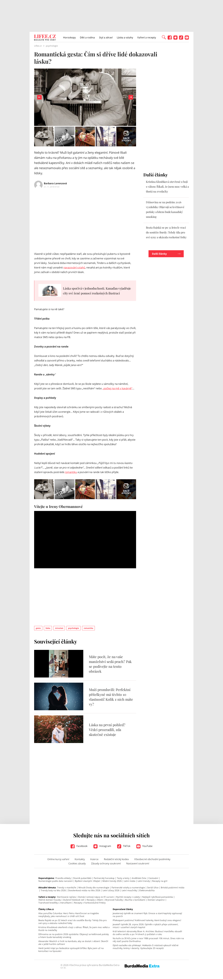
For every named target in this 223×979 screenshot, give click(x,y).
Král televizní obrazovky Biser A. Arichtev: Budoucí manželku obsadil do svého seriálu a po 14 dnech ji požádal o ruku (147, 933)
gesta (38, 628)
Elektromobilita (147, 890)
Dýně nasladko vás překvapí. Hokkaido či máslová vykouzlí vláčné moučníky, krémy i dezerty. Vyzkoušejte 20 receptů (145, 947)
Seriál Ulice (153, 887)
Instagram (105, 846)
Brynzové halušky (114, 899)
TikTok (126, 846)
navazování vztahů (74, 267)
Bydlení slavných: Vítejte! (87, 881)
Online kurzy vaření (58, 859)
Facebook (81, 846)
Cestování (153, 878)
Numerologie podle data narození (55, 881)
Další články (159, 253)
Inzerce (94, 859)
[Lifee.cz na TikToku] (181, 38)
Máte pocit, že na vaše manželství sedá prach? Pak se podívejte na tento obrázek (110, 664)
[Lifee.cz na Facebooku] (170, 38)
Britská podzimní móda (172, 887)
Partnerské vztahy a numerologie (128, 887)
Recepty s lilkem (95, 899)
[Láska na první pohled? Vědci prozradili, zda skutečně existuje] (58, 742)
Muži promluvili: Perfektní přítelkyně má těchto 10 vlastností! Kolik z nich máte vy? (111, 696)
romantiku (71, 472)
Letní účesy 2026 (111, 890)
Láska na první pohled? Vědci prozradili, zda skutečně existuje (107, 729)
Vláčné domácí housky (49, 899)
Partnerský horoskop (104, 878)
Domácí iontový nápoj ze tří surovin (96, 896)
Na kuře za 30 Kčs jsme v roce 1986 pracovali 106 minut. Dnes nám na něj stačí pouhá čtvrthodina (148, 940)
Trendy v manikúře (66, 887)
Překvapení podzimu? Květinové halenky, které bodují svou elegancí (147, 920)
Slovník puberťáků (82, 878)
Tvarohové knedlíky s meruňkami (55, 902)
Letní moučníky (129, 890)
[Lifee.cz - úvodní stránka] (45, 38)
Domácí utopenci (156, 899)
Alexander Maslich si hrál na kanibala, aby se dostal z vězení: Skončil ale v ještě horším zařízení (73, 942)
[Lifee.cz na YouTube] (187, 38)
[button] (163, 37)
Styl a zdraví (106, 37)
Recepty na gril (159, 881)
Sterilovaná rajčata (66, 896)
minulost (59, 628)
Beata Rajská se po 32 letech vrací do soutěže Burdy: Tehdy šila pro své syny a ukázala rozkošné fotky (166, 232)
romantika (88, 628)
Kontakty (80, 859)
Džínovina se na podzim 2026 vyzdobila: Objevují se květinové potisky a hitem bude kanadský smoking (73, 936)
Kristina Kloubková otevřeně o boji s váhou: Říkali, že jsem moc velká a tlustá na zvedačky (167, 186)
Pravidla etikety (63, 878)
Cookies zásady (77, 863)
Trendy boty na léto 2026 (53, 890)
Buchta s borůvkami (135, 899)
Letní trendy (144, 881)
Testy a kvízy (123, 878)
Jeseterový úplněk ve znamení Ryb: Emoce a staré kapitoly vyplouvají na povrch (147, 915)
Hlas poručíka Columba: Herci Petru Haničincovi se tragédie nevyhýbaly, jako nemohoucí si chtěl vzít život (68, 915)
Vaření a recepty (146, 37)
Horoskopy (69, 37)
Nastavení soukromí (137, 863)
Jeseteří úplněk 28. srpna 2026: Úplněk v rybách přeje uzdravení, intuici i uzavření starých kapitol (145, 926)
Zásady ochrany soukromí (106, 863)
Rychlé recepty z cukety (128, 896)
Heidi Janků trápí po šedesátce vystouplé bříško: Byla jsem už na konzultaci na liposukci (71, 949)
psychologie (73, 628)
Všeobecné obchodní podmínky (152, 859)
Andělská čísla (139, 878)
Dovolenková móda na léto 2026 (84, 890)
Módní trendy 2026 (112, 881)
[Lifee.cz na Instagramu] (175, 38)
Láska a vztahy (125, 37)
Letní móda (129, 881)
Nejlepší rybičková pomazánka (157, 896)
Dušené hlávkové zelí (73, 899)
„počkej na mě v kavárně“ (117, 388)
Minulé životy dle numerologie (93, 887)
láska (48, 628)
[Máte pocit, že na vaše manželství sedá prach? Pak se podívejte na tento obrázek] (58, 676)
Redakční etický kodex (116, 859)
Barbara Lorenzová (55, 183)
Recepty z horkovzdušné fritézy (90, 902)
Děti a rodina (87, 37)
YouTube (147, 846)
